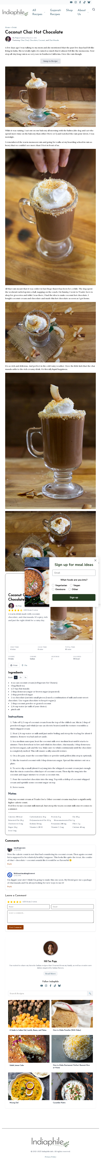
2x (20, 677)
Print (15, 665)
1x (16, 677)
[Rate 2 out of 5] (12, 610)
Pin (26, 665)
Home (7, 27)
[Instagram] (75, 2)
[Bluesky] (89, 2)
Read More (50, 973)
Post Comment (15, 927)
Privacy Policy (50, 1157)
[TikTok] (84, 2)
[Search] (93, 9)
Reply (9, 864)
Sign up (74, 597)
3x (25, 677)
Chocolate (34, 40)
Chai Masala (54, 40)
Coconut (41, 40)
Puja (16, 38)
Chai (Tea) (25, 40)
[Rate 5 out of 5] (21, 610)
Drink (14, 27)
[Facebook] (80, 2)
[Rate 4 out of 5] (18, 610)
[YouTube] (71, 2)
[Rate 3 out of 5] (15, 610)
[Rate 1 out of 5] (9, 610)
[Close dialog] (95, 560)
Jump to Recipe (50, 61)
